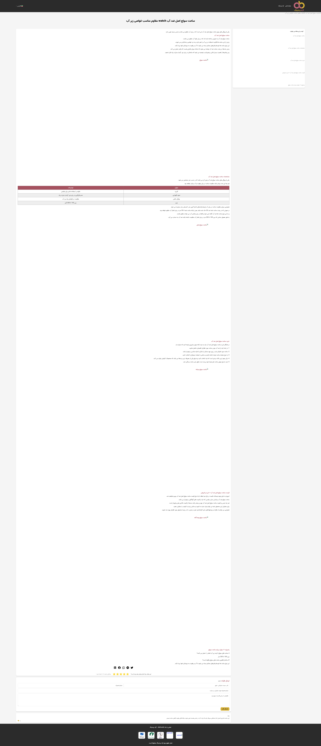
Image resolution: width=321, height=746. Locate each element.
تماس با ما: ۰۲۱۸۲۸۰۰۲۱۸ (164, 727)
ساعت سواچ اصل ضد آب (299, 36)
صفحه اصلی (288, 6)
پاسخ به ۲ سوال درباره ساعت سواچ (296, 85)
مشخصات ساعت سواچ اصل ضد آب (296, 48)
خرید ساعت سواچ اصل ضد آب (297, 60)
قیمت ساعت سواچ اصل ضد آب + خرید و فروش (293, 73)
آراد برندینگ (281, 6)
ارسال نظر (225, 709)
